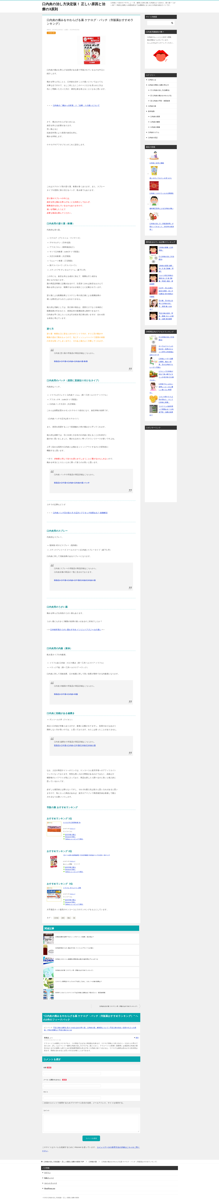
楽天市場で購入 (70, 834)
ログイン (47, 1173)
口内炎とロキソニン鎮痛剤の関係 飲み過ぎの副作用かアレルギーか (76, 959)
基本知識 (151, 111)
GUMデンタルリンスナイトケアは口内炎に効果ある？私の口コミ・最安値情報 (80, 992)
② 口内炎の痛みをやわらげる (161, 95)
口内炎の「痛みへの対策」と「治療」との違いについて (76, 105)
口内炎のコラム (153, 132)
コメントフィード (50, 1183)
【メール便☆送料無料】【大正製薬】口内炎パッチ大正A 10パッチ (86, 855)
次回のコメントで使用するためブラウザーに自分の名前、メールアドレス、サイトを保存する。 (84, 1103)
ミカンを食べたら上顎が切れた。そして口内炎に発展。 (166, 399)
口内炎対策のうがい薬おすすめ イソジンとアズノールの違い (75, 630)
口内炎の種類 (155, 122)
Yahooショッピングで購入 (74, 839)
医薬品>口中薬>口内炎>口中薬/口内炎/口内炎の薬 (75, 580)
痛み (69, 918)
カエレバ (72, 828)
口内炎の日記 (153, 138)
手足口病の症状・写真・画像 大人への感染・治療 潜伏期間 (166, 316)
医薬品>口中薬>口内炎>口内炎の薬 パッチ (72, 483)
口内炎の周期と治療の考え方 (158, 85)
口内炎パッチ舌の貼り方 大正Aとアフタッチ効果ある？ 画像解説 (80, 513)
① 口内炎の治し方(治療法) (159, 90)
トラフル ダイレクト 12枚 (72, 888)
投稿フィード (49, 1178)
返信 (137, 1037)
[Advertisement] (91, 167)
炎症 (63, 918)
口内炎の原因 (155, 116)
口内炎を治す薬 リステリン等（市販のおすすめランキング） (74, 970)
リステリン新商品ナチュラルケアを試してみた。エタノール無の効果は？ (78, 981)
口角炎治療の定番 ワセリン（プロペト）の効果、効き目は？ (74, 937)
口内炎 (56, 918)
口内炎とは (152, 80)
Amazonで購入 (70, 837)
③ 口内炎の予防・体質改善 (160, 101)
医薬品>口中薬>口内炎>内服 (66, 694)
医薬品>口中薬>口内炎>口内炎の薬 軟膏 (71, 361)
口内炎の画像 (155, 127)
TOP (64, 1162)
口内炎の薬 (51, 33)
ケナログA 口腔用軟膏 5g (72, 822)
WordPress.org (49, 1188)
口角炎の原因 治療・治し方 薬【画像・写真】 (166, 268)
